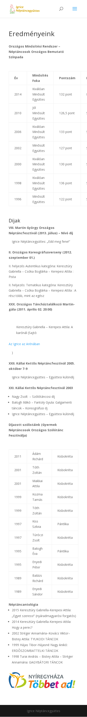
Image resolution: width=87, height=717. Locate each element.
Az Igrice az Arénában (24, 344)
